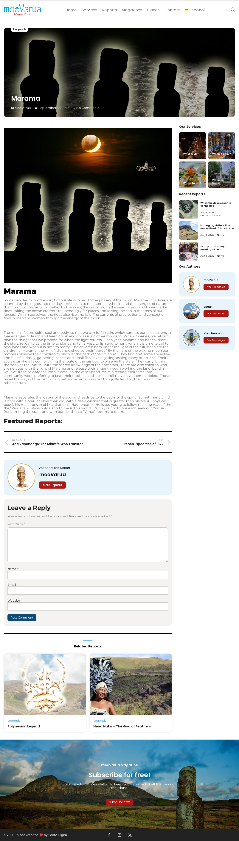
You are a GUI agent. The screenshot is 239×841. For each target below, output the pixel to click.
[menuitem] (195, 10)
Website (13, 600)
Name (12, 569)
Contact (172, 9)
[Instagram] (119, 835)
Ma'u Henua (212, 333)
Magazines (132, 9)
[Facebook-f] (109, 835)
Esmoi (208, 306)
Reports (109, 9)
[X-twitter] (130, 835)
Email (12, 584)
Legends (19, 29)
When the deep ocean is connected (215, 204)
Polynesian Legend (23, 726)
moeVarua (52, 474)
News (220, 234)
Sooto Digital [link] (58, 835)
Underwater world (211, 215)
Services (89, 9)
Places (153, 9)
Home (71, 9)
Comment (16, 523)
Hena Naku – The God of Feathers (122, 726)
